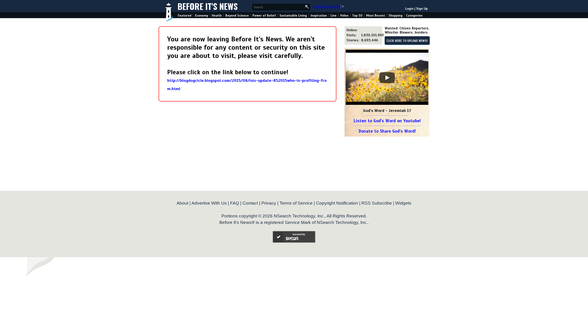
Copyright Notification (337, 203)
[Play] (387, 77)
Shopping (395, 15)
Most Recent (375, 15)
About (182, 203)
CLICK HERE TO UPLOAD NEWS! (407, 41)
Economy (201, 15)
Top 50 (357, 15)
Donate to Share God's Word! (387, 131)
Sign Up (422, 8)
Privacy (268, 203)
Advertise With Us (209, 203)
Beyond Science (237, 15)
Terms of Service (296, 203)
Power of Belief (264, 15)
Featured (184, 15)
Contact (250, 203)
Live (333, 15)
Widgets (403, 203)
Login (409, 8)
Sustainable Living (293, 15)
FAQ (234, 203)
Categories (414, 15)
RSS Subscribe (377, 203)
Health (217, 15)
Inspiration (319, 15)
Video (344, 15)
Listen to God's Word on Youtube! (387, 120)
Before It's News (208, 6)
